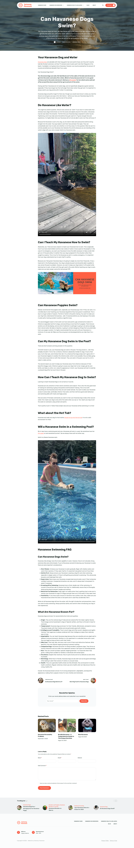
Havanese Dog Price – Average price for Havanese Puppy (31, 808)
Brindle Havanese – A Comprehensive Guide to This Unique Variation (66, 736)
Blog (88, 5)
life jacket (72, 80)
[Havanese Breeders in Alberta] (45, 807)
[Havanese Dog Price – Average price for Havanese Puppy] (19, 807)
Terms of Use (113, 840)
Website (80, 758)
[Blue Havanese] (87, 725)
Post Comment (44, 788)
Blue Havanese (83, 734)
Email (59, 758)
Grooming (81, 805)
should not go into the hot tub (73, 417)
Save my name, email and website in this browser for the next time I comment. (58, 783)
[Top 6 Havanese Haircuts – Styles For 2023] (70, 807)
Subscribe (84, 701)
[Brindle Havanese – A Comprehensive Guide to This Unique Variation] (67, 725)
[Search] (102, 5)
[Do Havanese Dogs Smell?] (96, 807)
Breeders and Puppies (54, 804)
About (94, 5)
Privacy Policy (105, 840)
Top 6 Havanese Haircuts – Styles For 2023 (82, 808)
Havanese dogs (42, 62)
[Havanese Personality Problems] (47, 725)
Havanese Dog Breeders (55, 5)
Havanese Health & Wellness (74, 5)
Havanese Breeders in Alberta (55, 809)
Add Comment (42, 765)
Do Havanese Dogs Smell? (107, 808)
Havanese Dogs (76, 42)
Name (40, 758)
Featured (76, 805)
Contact (109, 5)
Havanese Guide (42, 5)
